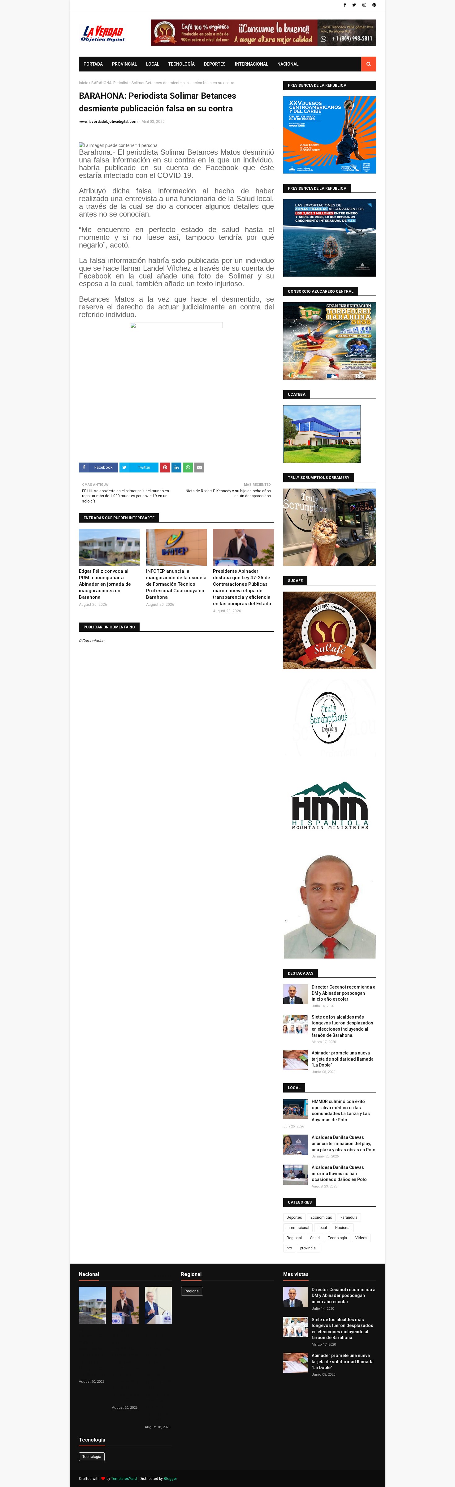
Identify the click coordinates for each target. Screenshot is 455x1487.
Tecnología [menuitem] (181, 64)
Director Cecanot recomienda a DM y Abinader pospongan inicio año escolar (343, 993)
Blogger (170, 1478)
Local (322, 1228)
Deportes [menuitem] (215, 64)
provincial (308, 1248)
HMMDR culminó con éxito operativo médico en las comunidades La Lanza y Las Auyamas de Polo (341, 1110)
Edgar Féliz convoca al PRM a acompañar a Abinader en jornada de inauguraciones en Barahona (105, 584)
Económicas (321, 1217)
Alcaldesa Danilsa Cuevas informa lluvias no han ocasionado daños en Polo (339, 1173)
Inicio (83, 83)
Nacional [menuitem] (287, 64)
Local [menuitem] (152, 64)
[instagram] (364, 5)
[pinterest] (373, 5)
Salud (315, 1238)
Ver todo (161, 1275)
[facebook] (345, 5)
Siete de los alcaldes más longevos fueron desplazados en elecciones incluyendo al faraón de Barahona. (342, 1026)
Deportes (294, 1217)
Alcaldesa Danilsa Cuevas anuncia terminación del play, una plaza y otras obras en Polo (343, 1143)
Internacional (298, 1228)
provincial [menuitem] (124, 64)
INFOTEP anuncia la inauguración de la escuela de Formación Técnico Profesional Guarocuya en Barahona (176, 584)
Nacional (342, 1228)
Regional (294, 1238)
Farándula (349, 1217)
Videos (361, 1238)
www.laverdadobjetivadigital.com (108, 121)
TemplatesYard (124, 1478)
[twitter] (354, 5)
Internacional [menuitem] (251, 64)
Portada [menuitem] (93, 64)
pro (289, 1248)
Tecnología (337, 1238)
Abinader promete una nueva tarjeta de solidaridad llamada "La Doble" (343, 1058)
